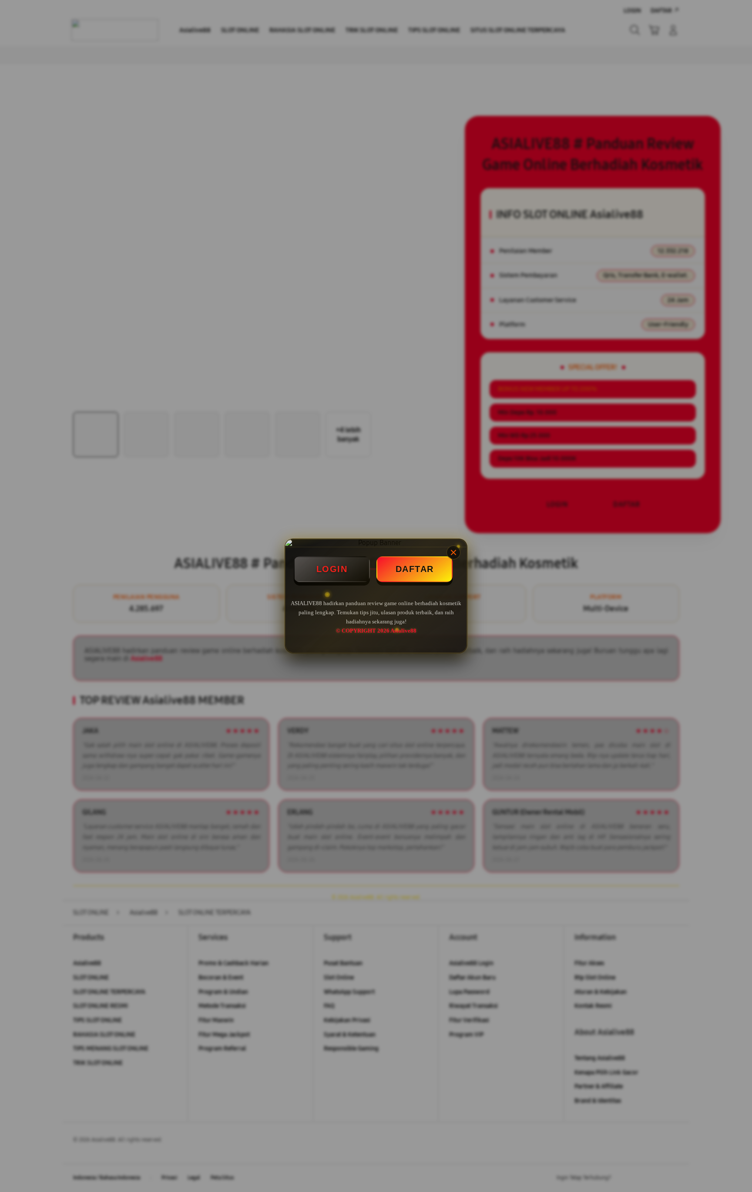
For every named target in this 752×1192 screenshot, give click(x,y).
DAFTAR (415, 569)
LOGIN (332, 569)
